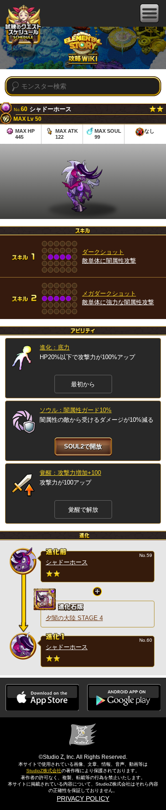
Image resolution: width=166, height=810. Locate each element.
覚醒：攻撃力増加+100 (70, 472)
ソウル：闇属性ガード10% (76, 410)
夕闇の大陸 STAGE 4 (74, 618)
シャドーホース (67, 562)
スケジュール (23, 28)
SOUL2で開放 (83, 446)
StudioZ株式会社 (43, 770)
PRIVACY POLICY (83, 798)
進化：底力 (55, 347)
